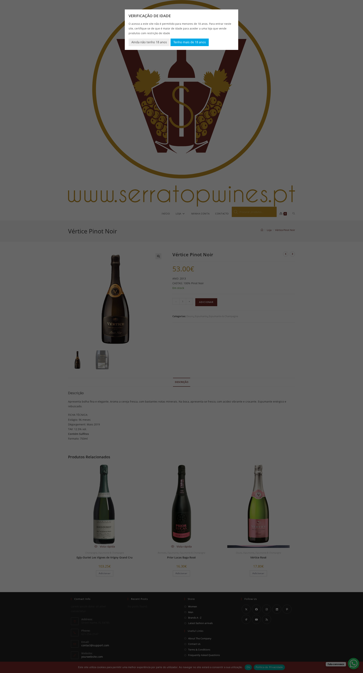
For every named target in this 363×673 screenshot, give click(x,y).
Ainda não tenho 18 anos (149, 42)
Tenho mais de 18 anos (189, 42)
